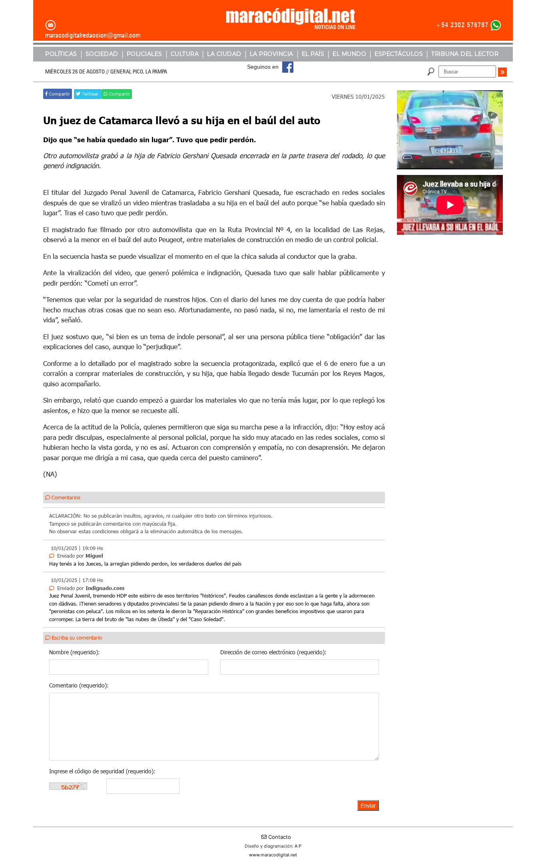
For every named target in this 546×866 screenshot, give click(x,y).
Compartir (59, 94)
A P (298, 846)
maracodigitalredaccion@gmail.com (92, 35)
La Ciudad (224, 54)
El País (313, 54)
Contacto (279, 837)
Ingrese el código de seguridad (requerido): (102, 771)
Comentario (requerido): (79, 685)
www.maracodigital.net (273, 855)
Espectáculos (399, 54)
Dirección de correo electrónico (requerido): (273, 652)
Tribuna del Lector (464, 54)
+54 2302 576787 (461, 25)
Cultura (185, 54)
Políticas (61, 54)
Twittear (90, 94)
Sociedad (102, 54)
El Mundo (349, 54)
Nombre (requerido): (74, 652)
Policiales (144, 54)
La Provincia (271, 54)
